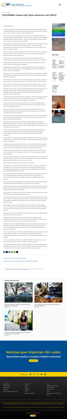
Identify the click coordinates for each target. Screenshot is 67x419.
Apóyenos (5, 389)
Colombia (18, 261)
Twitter (26, 387)
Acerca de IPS (6, 384)
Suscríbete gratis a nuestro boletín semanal (33, 356)
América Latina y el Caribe (9, 261)
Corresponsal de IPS (8, 26)
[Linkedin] (45, 374)
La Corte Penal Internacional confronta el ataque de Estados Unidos (62, 76)
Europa (48, 391)
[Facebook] (30, 374)
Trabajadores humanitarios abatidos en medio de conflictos (55, 88)
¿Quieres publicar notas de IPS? (10, 391)
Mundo (48, 395)
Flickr (26, 391)
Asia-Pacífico (50, 389)
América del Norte (51, 387)
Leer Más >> (54, 68)
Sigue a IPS (27, 384)
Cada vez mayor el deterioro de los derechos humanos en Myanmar (17, 305)
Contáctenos (6, 387)
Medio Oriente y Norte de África (54, 393)
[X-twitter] (34, 374)
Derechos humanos (14, 258)
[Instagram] (37, 374)
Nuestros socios (6, 385)
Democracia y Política (25, 261)
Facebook (27, 389)
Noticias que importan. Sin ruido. (33, 352)
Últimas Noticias (22, 258)
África (48, 384)
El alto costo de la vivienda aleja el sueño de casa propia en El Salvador (17, 333)
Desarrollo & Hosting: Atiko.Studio (33, 412)
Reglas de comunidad (30, 393)
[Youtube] (41, 374)
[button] (4, 252)
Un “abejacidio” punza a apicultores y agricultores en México (62, 63)
